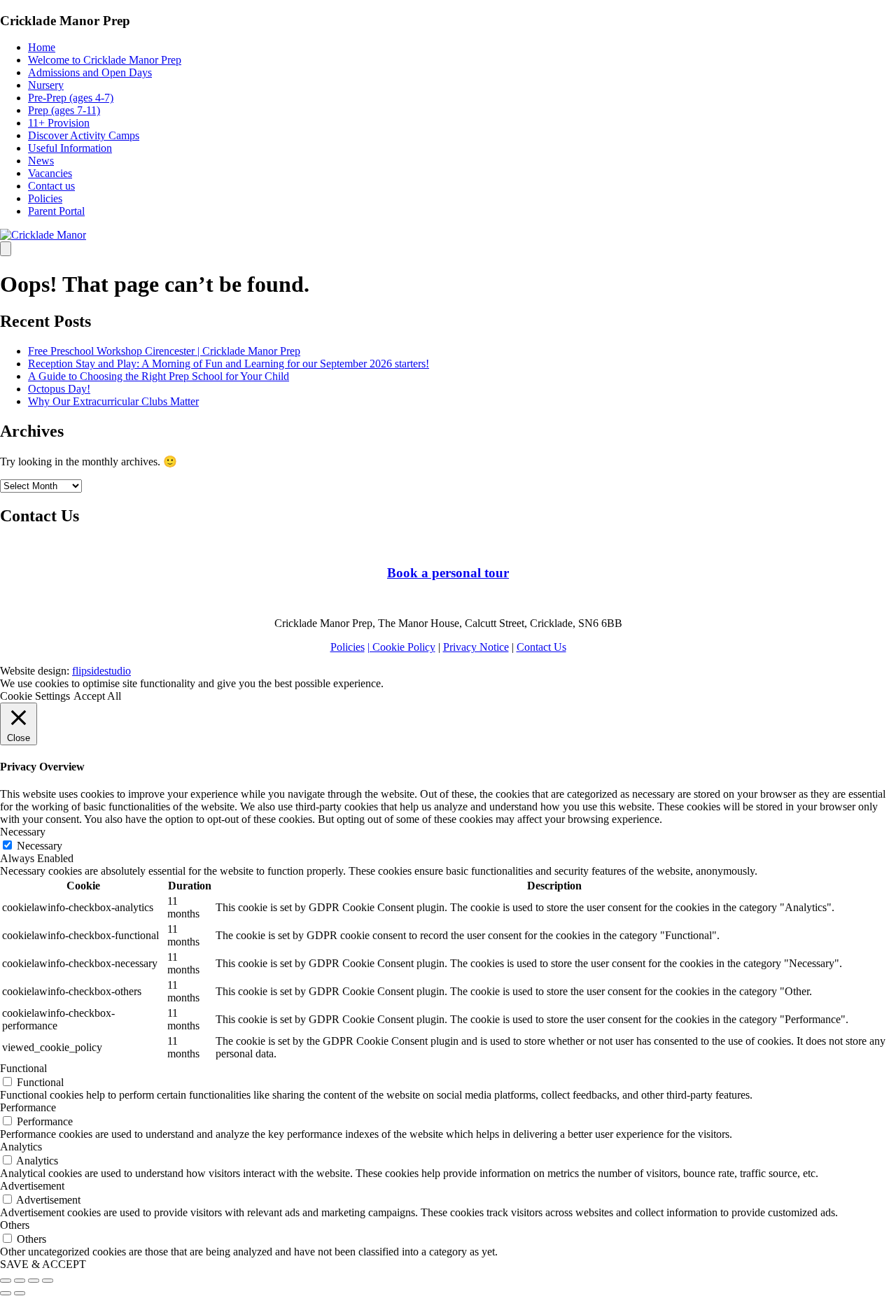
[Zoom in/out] (47, 1281)
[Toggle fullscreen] (33, 1281)
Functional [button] (23, 1068)
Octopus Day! (59, 389)
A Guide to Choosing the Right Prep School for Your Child (158, 376)
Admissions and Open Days (90, 72)
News (41, 161)
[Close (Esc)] (5, 1281)
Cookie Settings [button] (35, 696)
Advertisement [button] (32, 1186)
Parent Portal (56, 211)
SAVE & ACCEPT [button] (43, 1264)
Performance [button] (28, 1107)
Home (41, 47)
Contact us (51, 186)
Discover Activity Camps (83, 135)
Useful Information (70, 148)
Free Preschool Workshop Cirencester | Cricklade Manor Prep (164, 351)
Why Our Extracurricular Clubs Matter (113, 401)
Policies (45, 198)
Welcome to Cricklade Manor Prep (104, 60)
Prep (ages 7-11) (64, 110)
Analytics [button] (21, 1147)
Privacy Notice (476, 647)
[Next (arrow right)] (19, 1293)
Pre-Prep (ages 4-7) (70, 98)
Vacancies (50, 173)
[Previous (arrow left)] (5, 1293)
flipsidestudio (101, 671)
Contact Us (541, 647)
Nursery (46, 85)
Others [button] (14, 1225)
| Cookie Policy (401, 647)
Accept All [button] (97, 696)
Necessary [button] (23, 832)
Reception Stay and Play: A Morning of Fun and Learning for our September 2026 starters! (228, 363)
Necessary (39, 846)
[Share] (19, 1281)
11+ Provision (59, 123)
